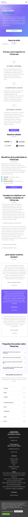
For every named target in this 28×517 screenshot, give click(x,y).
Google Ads (14, 462)
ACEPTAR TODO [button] (6, 514)
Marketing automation (14, 466)
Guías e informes (14, 495)
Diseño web (14, 468)
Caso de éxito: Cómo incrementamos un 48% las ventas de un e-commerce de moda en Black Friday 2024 (14, 475)
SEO (14, 464)
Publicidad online (14, 459)
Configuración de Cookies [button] (7, 511)
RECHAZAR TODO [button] (18, 511)
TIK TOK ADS (8, 13)
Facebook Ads (14, 460)
